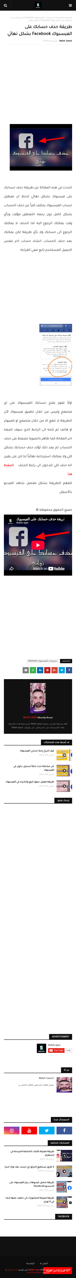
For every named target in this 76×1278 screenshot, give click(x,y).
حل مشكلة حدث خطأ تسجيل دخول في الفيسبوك (33, 768)
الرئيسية (30, 1263)
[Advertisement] (38, 86)
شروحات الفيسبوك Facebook (39, 18)
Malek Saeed (65, 41)
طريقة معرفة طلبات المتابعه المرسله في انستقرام (32, 1153)
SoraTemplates (34, 1273)
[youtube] (29, 1130)
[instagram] (11, 1130)
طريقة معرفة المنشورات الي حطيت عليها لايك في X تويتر (29, 1200)
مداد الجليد (12, 1270)
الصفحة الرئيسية (64, 18)
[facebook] (64, 1130)
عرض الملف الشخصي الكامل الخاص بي (36, 1085)
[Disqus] (38, 862)
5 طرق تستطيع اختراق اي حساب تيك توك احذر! (29, 1167)
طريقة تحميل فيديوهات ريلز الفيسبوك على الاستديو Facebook (31, 1184)
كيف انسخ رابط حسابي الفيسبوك (37, 751)
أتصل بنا (44, 1263)
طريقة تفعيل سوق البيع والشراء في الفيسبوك (30, 782)
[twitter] (47, 1130)
